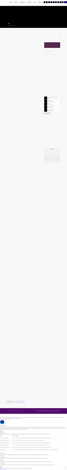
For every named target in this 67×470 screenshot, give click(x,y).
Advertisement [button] (2, 462)
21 (54, 158)
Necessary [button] (1, 430)
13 (52, 156)
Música (10, 63)
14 (54, 156)
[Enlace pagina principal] (3, 2)
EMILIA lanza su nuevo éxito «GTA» (19, 151)
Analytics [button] (1, 459)
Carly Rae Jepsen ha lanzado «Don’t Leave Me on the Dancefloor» (53, 143)
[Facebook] (56, 2)
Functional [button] (1, 452)
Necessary (2, 431)
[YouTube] (44, 2)
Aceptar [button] (8, 419)
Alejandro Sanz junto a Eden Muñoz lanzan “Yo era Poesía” (53, 138)
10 (45, 156)
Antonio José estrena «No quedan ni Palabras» (53, 120)
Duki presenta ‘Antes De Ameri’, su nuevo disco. (22, 268)
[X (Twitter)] (47, 2)
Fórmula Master (48, 64)
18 (47, 158)
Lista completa (47, 113)
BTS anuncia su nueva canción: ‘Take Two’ (20, 345)
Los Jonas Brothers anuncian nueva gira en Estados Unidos (53, 124)
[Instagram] (54, 2)
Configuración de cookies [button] (3, 419)
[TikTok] (51, 2)
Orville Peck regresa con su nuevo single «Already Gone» (53, 134)
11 (47, 156)
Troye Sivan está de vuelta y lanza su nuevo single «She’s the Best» (53, 129)
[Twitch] (49, 2)
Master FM (47, 62)
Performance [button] (2, 455)
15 (56, 156)
